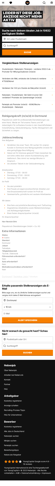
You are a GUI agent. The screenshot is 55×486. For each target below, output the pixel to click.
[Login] (52, 3)
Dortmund (7, 276)
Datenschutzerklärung (30, 473)
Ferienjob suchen (11, 445)
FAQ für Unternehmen (13, 415)
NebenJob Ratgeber (12, 455)
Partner (7, 384)
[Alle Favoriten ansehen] (10, 2)
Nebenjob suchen (11, 436)
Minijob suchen (10, 441)
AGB (18, 473)
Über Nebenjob (10, 370)
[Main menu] (3, 3)
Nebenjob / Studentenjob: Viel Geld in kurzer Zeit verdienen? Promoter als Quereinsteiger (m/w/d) (22, 96)
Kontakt (7, 380)
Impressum (46, 473)
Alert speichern (27, 320)
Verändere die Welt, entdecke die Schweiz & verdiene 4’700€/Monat (24, 79)
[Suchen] (45, 2)
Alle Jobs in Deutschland (14, 431)
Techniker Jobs (20, 276)
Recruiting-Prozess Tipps (14, 410)
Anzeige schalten (11, 405)
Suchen (27, 352)
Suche (27, 52)
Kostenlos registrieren (13, 401)
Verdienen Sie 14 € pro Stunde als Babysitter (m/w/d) (24, 88)
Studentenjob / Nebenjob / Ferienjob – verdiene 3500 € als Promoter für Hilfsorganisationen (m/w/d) (26, 70)
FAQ (6, 389)
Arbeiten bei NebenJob (13, 375)
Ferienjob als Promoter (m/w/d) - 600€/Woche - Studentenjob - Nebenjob (21, 105)
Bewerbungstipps (11, 450)
